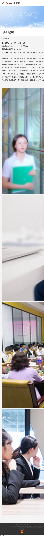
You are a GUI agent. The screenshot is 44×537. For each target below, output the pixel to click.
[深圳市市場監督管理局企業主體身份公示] (22, 532)
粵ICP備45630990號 (22, 525)
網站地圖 (2, 536)
